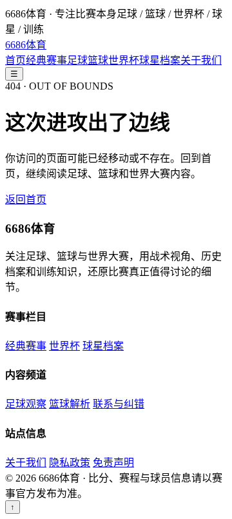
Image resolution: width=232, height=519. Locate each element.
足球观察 (25, 403)
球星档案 (159, 60)
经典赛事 (46, 60)
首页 (15, 60)
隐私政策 (69, 462)
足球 (77, 60)
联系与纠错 (118, 403)
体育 (25, 44)
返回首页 (25, 199)
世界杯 (123, 60)
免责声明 (113, 462)
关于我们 (201, 60)
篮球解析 (69, 403)
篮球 (98, 60)
